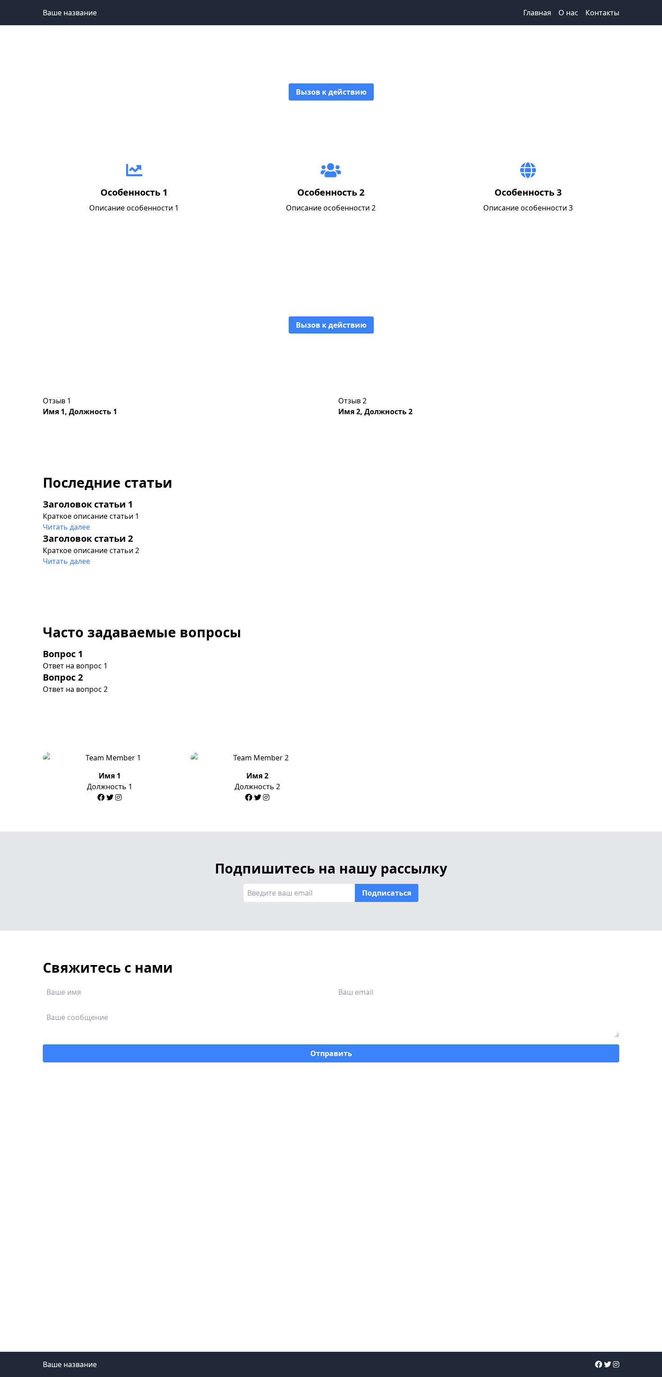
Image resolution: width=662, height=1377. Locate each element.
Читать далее (66, 527)
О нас (568, 13)
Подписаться (386, 893)
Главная (537, 13)
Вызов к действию (331, 92)
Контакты (602, 13)
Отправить (331, 1053)
